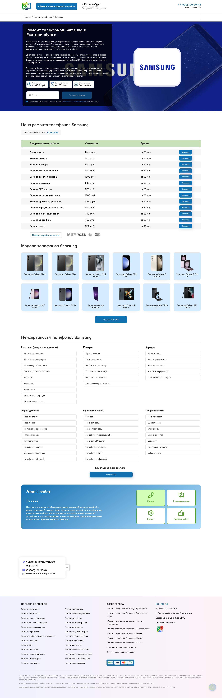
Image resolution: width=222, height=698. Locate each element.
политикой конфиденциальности (75, 101)
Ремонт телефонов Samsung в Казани (125, 633)
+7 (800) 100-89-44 (189, 4)
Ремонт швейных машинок (77, 649)
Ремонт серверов (29, 640)
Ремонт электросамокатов (77, 658)
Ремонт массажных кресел (33, 627)
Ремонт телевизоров (31, 658)
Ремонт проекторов (30, 663)
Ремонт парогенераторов (33, 618)
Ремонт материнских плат (77, 636)
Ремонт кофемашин (30, 631)
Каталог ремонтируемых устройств (57, 6)
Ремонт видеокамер (74, 609)
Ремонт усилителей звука (33, 654)
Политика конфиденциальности (121, 647)
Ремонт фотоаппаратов (76, 622)
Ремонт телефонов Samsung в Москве (125, 638)
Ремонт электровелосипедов (78, 654)
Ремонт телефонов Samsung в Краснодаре (127, 608)
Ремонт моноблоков (74, 640)
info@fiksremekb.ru (166, 622)
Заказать (185, 152)
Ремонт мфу (27, 645)
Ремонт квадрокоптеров (76, 631)
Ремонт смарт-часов (30, 613)
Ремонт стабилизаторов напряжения (38, 636)
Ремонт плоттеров (29, 649)
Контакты (162, 604)
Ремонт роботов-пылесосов (34, 622)
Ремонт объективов (74, 627)
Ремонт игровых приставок (77, 613)
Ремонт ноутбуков (73, 618)
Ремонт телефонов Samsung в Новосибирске (128, 628)
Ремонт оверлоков (73, 645)
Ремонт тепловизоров (75, 663)
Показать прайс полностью (45, 235)
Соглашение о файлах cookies (120, 652)
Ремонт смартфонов (30, 609)
